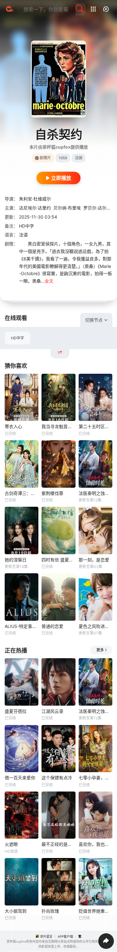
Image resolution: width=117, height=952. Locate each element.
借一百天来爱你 (20, 777)
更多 (100, 650)
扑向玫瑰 (50, 911)
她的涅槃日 (16, 559)
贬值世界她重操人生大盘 (95, 911)
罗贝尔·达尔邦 (97, 207)
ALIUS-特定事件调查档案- (21, 626)
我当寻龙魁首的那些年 (58, 426)
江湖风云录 (52, 711)
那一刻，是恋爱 (94, 559)
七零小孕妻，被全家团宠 (95, 777)
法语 (23, 234)
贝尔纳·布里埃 (67, 207)
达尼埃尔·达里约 (35, 207)
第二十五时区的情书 (95, 426)
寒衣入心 (13, 426)
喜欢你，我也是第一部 (95, 844)
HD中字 (17, 338)
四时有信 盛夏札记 (58, 559)
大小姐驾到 (16, 911)
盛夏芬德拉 (16, 711)
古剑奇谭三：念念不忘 (21, 493)
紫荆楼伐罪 (52, 493)
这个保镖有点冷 (56, 777)
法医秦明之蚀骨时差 (95, 493)
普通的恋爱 (52, 626)
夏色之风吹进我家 (95, 626)
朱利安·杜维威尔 (35, 198)
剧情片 (45, 157)
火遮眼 (11, 844)
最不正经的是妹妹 (58, 844)
